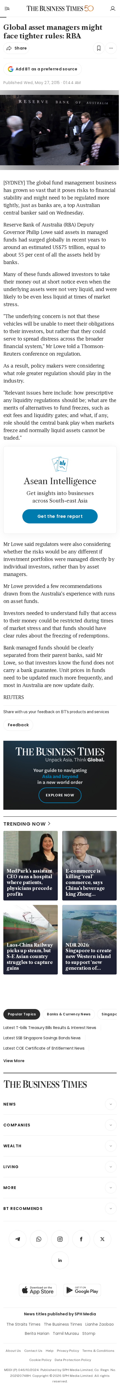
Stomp (88, 1333)
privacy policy (68, 1351)
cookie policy (40, 1360)
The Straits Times (23, 1324)
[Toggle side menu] (6, 8)
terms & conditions (98, 1351)
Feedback (18, 725)
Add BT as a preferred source (46, 69)
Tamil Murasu (66, 1333)
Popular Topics (22, 1014)
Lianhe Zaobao (99, 1324)
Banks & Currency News (68, 1014)
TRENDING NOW (24, 823)
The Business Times (63, 1324)
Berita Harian (37, 1333)
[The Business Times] (55, 8)
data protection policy (73, 1360)
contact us (33, 1351)
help (50, 1351)
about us (13, 1351)
